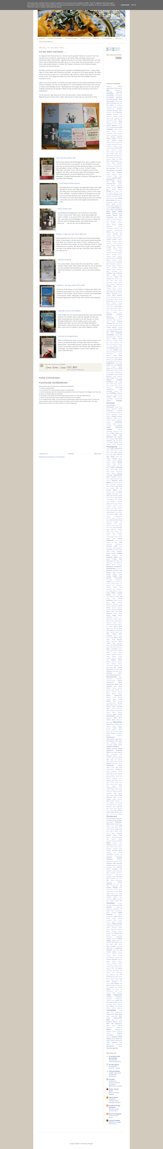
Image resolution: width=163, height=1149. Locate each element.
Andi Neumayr (115, 127)
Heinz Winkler (110, 456)
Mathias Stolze (117, 656)
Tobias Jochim (114, 978)
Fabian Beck (115, 351)
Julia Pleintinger (117, 533)
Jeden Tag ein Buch (112, 495)
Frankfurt (119, 380)
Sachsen (119, 841)
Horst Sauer (109, 469)
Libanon (108, 587)
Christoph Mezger (111, 265)
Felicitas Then (110, 359)
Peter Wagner (111, 786)
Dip (114, 323)
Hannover (115, 431)
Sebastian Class (117, 861)
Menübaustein (110, 684)
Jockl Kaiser (118, 512)
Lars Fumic (117, 581)
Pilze (120, 795)
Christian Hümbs (111, 239)
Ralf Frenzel (109, 808)
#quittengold (119, 93)
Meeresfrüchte (111, 677)
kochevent (119, 568)
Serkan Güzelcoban (116, 880)
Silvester (115, 887)
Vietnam (117, 1000)
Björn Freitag (114, 209)
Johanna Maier (110, 518)
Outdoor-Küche (110, 769)
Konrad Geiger (111, 574)
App (121, 166)
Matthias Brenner (111, 658)
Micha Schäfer (117, 688)
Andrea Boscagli (117, 133)
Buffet (120, 217)
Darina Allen (109, 306)
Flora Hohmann (111, 367)
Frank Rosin (118, 378)
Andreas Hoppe (117, 140)
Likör (115, 587)
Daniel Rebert (111, 303)
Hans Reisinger (110, 438)
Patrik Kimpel (110, 775)
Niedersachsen (110, 739)
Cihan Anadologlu (117, 273)
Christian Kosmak (117, 241)
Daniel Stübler (118, 304)
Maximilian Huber (117, 671)
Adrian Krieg (118, 101)
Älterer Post (97, 454)
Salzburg (108, 844)
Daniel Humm (118, 299)
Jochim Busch (110, 512)
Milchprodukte (110, 716)
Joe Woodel (109, 514)
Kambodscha (118, 544)
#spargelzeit (119, 95)
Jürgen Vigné (110, 538)
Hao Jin (115, 440)
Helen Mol (119, 456)
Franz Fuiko (118, 381)
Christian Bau (117, 234)
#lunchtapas (110, 94)
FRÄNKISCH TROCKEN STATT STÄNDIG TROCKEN (115, 1100)
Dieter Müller (110, 321)
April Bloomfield (110, 168)
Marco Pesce (117, 622)
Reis (112, 812)
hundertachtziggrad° (115, 1114)
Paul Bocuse (118, 775)
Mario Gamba (111, 634)
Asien (120, 170)
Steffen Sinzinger (111, 927)
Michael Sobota (118, 705)
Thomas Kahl (118, 957)
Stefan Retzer (118, 916)
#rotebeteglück (110, 95)
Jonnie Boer (118, 525)
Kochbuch (73, 369)
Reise (116, 812)
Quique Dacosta (117, 799)
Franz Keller (109, 383)
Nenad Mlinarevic (111, 729)
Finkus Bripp (118, 363)
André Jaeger (118, 129)
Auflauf (120, 174)
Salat (108, 843)
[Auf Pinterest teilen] (76, 367)
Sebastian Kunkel (111, 871)
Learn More (125, 5)
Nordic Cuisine (118, 744)
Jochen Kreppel (117, 510)
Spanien (109, 907)
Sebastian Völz (114, 878)
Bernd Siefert (110, 204)
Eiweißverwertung (110, 336)
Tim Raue (116, 970)
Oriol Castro (115, 763)
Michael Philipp (117, 699)
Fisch (108, 365)
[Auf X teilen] (72, 367)
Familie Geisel (118, 357)
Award (115, 176)
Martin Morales (118, 645)
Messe (117, 684)
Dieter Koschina (117, 320)
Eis (121, 335)
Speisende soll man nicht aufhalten (69, 311)
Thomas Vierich (117, 965)
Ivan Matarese (114, 482)
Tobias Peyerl (115, 980)
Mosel (113, 719)
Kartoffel (119, 553)
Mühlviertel (119, 719)
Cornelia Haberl (111, 288)
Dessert (109, 314)
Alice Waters (118, 120)
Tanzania (119, 946)
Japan (115, 490)
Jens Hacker (109, 497)
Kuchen (108, 578)
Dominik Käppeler (111, 327)
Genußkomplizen (111, 405)
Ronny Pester (110, 833)
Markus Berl (109, 637)
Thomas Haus (111, 955)
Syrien (120, 944)
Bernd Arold (110, 200)
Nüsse (120, 748)
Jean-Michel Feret (117, 494)
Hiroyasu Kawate (111, 465)
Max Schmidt (118, 667)
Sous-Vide (119, 905)
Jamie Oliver (118, 486)
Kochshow (116, 570)
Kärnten (114, 553)
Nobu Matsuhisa (111, 743)
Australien (109, 176)
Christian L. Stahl (111, 243)
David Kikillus (118, 306)
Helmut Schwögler (111, 458)
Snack (112, 900)
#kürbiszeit (109, 92)
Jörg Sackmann (117, 527)
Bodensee (114, 213)
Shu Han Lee (118, 884)
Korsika (108, 576)
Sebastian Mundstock (116, 872)
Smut (107, 900)
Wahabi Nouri (110, 1014)
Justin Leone (118, 540)
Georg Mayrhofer (111, 408)
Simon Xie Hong (116, 893)
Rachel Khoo (110, 801)
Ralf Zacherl (109, 810)
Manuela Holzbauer (111, 609)
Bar (113, 182)
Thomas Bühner (111, 952)
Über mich (118, 38)
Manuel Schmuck (117, 607)
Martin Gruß (109, 645)
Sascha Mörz (117, 848)
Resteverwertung (111, 818)
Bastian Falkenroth (116, 185)
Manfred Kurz (118, 604)
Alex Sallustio (118, 105)
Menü (120, 682)
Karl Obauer (116, 549)
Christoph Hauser (111, 262)
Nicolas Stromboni (114, 735)
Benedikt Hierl (110, 194)
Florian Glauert (114, 368)
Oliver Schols (115, 758)
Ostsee (120, 765)
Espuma (112, 348)
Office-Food (117, 752)
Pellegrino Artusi (117, 778)
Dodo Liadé (109, 325)
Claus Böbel (115, 278)
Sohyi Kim (119, 900)
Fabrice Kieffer (110, 357)
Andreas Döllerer (111, 138)
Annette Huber (113, 157)
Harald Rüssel (113, 442)
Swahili (120, 942)
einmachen (110, 335)
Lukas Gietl (118, 596)
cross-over (109, 292)
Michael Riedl (111, 701)
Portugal (120, 797)
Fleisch (119, 365)
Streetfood (119, 936)
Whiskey (115, 1021)
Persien (108, 780)
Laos (112, 581)
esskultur (112, 1079)
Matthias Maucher (111, 661)
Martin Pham (109, 647)
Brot (121, 215)
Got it (134, 5)
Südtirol (119, 938)
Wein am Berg (117, 1020)
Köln (114, 572)
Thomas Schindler (111, 963)
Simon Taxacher (114, 891)
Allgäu (120, 121)
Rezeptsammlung (111, 820)
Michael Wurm (111, 706)
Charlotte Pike (118, 228)
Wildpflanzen (118, 1023)
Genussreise (110, 407)
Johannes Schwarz (112, 521)
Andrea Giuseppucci (111, 135)
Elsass (114, 338)
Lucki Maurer (111, 593)
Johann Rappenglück (114, 516)
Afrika (118, 103)
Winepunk (119, 1027)
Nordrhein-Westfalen (112, 746)
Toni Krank (112, 985)
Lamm (108, 581)
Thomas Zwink (118, 966)
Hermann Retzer (111, 464)
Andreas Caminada (116, 137)
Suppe (108, 940)
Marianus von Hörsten (116, 630)
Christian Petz (111, 247)
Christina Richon (111, 256)
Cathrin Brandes (111, 224)
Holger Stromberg (116, 467)
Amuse (114, 125)
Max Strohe (109, 669)
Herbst (119, 462)
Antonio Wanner (110, 166)
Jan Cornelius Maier (112, 488)
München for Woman (64, 260)
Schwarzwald (118, 856)
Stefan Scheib (111, 918)
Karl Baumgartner (117, 548)
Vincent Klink (113, 1002)
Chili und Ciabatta (114, 1071)
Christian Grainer (117, 237)
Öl (121, 752)
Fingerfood (110, 363)
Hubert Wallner (110, 473)
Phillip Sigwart (118, 793)
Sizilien (114, 899)
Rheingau (119, 820)
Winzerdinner (118, 1029)
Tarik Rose (109, 948)
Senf (107, 880)
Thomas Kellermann (111, 959)
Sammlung (114, 844)
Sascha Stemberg (111, 850)
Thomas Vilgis (110, 966)
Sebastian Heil (117, 869)
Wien (108, 1023)
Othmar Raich (110, 767)
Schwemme (109, 859)
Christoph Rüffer (110, 269)
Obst (108, 752)
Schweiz (119, 858)
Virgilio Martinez (117, 1004)
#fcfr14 (120, 86)
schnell (120, 852)
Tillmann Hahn (110, 968)
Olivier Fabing (110, 761)
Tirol (117, 974)
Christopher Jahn (117, 271)
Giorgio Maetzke (111, 420)
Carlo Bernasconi (111, 221)
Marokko (119, 639)
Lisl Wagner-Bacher (111, 591)
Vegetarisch (118, 995)
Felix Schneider (118, 361)
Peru (113, 780)
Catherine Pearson (116, 222)
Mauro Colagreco (114, 665)
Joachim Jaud (117, 505)
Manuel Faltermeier (111, 606)
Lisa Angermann (117, 589)
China (108, 232)
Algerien (117, 118)
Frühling (113, 393)
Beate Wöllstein (111, 189)
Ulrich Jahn (118, 991)
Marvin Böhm (117, 652)
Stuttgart (108, 938)
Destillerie (119, 314)
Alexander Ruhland (112, 116)
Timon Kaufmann (117, 972)
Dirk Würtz (119, 323)
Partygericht (118, 769)
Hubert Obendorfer (116, 471)
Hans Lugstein (118, 437)
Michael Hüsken (117, 693)
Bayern (120, 187)
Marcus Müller (118, 626)
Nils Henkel (119, 741)
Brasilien (108, 215)
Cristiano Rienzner (117, 290)
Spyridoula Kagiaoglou (112, 909)
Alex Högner (110, 105)
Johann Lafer (118, 514)
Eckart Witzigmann (111, 331)
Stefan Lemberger (111, 912)
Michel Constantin (117, 708)
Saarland (114, 841)
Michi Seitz (116, 710)
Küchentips (109, 579)
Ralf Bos (119, 806)
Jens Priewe (118, 499)
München (117, 722)
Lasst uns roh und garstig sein (68, 336)
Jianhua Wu (114, 503)
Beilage (108, 191)
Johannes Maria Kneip (115, 520)
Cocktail (108, 286)
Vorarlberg (119, 1008)
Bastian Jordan (111, 187)
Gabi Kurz (109, 395)
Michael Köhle (111, 697)
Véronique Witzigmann (114, 998)
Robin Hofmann (110, 829)
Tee (114, 948)
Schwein (109, 858)
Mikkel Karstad (117, 714)
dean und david (111, 310)
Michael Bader (110, 690)
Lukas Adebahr (110, 596)
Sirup (115, 897)
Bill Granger (116, 208)
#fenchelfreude (110, 88)
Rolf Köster (109, 831)
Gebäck (108, 400)
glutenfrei (118, 422)
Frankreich (109, 382)
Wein (108, 1020)
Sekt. (120, 878)
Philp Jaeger (109, 795)
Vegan (108, 995)
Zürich (120, 1046)
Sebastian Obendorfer (114, 874)
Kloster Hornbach (117, 564)
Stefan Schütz (117, 920)
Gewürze (108, 418)
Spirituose (119, 907)
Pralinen (108, 799)
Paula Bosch (115, 776)
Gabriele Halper (111, 396)
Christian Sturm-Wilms (114, 250)
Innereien (115, 480)
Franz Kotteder (118, 383)
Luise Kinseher (117, 594)
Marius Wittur (118, 635)
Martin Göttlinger (117, 643)
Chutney (109, 273)
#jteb (107, 90)
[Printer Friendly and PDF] (41, 365)
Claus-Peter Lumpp (111, 282)
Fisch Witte (113, 365)
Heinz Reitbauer (117, 454)
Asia (116, 170)
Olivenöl (115, 756)
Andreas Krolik (110, 142)
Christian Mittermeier (116, 245)
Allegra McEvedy (111, 121)
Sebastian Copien (111, 863)
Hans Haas (114, 433)
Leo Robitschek (117, 585)
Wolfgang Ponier (110, 1038)
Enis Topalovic (114, 342)
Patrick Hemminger (117, 773)
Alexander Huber (117, 110)
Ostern (120, 763)
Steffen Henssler (117, 924)
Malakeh (120, 602)
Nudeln (108, 748)
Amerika (108, 125)
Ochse (112, 752)
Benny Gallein (114, 198)
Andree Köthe (118, 148)
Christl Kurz (113, 258)
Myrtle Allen (119, 724)
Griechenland (118, 425)
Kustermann (119, 579)
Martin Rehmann (117, 647)
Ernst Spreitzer (114, 346)
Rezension (119, 818)
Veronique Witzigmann (114, 996)
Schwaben (109, 856)
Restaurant (111, 816)
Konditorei (119, 572)
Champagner (109, 228)
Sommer (110, 903)
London (120, 591)
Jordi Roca (109, 527)
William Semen (111, 1025)
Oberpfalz (119, 750)
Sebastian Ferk (110, 867)
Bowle (120, 213)
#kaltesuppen (118, 90)
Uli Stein (115, 989)
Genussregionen (107, 38)
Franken (108, 380)
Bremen (115, 215)
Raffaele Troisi (114, 802)
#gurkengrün (118, 88)
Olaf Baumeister (111, 754)
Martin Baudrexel (111, 641)
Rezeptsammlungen (71, 38)
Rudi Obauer (111, 839)
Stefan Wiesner (111, 922)
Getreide (119, 416)
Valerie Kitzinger (117, 993)
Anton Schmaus (117, 163)
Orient (108, 763)
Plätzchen (109, 797)
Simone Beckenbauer (112, 895)
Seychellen (109, 882)
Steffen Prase (118, 925)
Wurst (117, 1039)
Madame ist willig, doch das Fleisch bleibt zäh (71, 234)
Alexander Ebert (111, 107)
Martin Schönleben (112, 648)
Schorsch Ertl (118, 854)
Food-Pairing (109, 374)
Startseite (42, 38)
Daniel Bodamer (117, 295)
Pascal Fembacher (111, 771)
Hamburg (109, 429)
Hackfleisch (119, 427)
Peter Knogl (114, 782)
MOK (115, 718)
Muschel (108, 724)
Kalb (120, 542)
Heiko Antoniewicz (116, 449)
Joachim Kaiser (111, 506)
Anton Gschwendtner (112, 161)
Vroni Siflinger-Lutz (116, 1012)
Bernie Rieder (115, 206)
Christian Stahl (117, 248)
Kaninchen (109, 546)
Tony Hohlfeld (110, 987)
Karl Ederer (109, 549)
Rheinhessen (109, 822)
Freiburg (116, 391)
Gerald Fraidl (109, 412)
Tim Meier (109, 970)
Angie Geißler (114, 153)
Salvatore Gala (117, 843)
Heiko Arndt (109, 450)
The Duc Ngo (117, 950)
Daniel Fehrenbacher (112, 297)
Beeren (120, 189)
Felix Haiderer (110, 361)
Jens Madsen (110, 499)
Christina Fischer (117, 254)
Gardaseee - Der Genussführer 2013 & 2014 (71, 285)
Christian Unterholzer (111, 252)
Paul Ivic (108, 776)
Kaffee (108, 542)
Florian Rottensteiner (116, 372)
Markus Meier (118, 637)
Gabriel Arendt (118, 395)
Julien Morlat (118, 536)
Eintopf (117, 335)
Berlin (120, 198)
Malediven (109, 604)
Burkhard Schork (110, 219)
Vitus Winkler (110, 1006)
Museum (113, 724)
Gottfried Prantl (111, 424)
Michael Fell (118, 690)
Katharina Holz (117, 555)
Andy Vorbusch (111, 150)
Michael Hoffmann (111, 691)
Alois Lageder (118, 123)
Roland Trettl (118, 829)
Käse (108, 555)
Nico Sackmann (115, 731)
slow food (119, 899)
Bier (111, 208)
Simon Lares (114, 889)
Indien (108, 477)
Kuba (120, 576)
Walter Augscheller (111, 1016)
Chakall (120, 226)
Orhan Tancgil (118, 761)
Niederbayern (110, 737)
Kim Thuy (116, 561)
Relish (120, 812)
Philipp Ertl (114, 789)
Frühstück (119, 393)
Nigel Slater (118, 739)
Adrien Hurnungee (111, 103)
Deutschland (110, 318)
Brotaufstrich (109, 217)
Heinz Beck (109, 454)
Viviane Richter (110, 1008)
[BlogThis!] (70, 367)
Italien (108, 482)
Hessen (120, 464)
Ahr (121, 103)
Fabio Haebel (117, 355)
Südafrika (114, 938)
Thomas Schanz (117, 961)
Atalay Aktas (110, 172)
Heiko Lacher (118, 450)
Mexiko (115, 686)
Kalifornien (109, 544)
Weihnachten (80, 369)
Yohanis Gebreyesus (116, 1040)
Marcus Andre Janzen (112, 624)
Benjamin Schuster (111, 196)
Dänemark (115, 293)
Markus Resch (110, 639)
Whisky (120, 1021)
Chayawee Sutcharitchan (114, 230)
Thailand (109, 950)
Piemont (116, 795)
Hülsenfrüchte (118, 475)
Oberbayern (110, 750)
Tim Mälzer (118, 968)
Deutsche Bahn (114, 316)
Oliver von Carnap (116, 759)
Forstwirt (116, 374)
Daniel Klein (109, 301)
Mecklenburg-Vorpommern (113, 675)
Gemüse (110, 403)
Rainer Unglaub (117, 804)
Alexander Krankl (111, 112)
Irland (120, 480)
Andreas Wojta (110, 148)
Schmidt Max (111, 852)
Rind (120, 826)
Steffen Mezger (110, 925)
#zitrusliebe (119, 97)
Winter (108, 1029)
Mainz (107, 602)
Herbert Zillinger (111, 462)
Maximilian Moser (114, 673)
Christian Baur (110, 235)
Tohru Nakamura (112, 981)
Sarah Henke (113, 846)
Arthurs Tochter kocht (65, 209)
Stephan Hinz (110, 933)
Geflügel (119, 400)
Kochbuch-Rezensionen (55, 38)
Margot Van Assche (112, 628)
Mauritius (113, 663)
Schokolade (109, 854)
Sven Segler (114, 942)
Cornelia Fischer (117, 286)
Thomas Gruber (117, 953)
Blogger (90, 1143)
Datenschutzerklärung (46, 41)
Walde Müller (118, 1014)
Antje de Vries (117, 159)
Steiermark (113, 929)
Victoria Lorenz (110, 1000)
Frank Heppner (117, 376)
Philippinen (109, 793)
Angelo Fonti (114, 151)
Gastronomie (118, 398)
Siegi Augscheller (112, 886)
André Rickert (111, 131)
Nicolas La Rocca (116, 733)
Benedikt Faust (118, 193)
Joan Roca (114, 508)
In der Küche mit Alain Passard (70, 183)
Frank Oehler (110, 378)
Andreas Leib (118, 142)
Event (116, 350)
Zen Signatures (117, 1044)
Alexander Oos (117, 114)
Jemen (120, 495)
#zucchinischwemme (112, 99)
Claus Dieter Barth (116, 280)
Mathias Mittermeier (111, 654)
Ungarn (108, 993)
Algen (112, 118)
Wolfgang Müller (117, 1037)
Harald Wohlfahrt (117, 444)
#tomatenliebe (110, 97)
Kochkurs (109, 570)
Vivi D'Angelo (118, 1006)
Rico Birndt (115, 826)
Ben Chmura (115, 191)
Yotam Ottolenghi (111, 1042)
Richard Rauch (114, 824)
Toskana (120, 987)
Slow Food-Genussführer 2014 (66, 158)
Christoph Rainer (117, 267)
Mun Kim (109, 722)
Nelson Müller (117, 728)
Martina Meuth (114, 650)
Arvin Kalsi (119, 168)
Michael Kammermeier (114, 695)
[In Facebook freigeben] (74, 367)
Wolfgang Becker (111, 1031)
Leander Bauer (115, 583)
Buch (116, 217)
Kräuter (115, 576)
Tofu (121, 980)
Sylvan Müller (113, 944)
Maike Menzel (118, 600)
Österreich (110, 765)
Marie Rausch (110, 632)
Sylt (107, 944)
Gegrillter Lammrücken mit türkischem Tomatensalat (115, 1074)
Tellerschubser (113, 1097)
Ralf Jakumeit (118, 808)
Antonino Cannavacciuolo (114, 165)
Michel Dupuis (110, 710)
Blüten (114, 211)
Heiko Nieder (110, 452)
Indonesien (114, 477)
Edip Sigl (119, 331)
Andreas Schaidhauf (111, 144)
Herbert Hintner (117, 460)
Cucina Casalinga (114, 1120)
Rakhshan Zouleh (111, 806)
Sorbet (114, 905)
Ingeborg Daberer (114, 478)
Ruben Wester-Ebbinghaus (114, 837)
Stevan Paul (62, 346)
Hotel (116, 469)
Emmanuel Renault (111, 340)
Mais (113, 602)
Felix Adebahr (118, 359)
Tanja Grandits (111, 946)
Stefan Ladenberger (116, 910)
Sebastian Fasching (117, 865)
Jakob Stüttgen (110, 486)
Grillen (108, 427)
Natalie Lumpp (111, 726)
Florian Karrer (114, 370)
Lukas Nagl (110, 598)
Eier (107, 333)
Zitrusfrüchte (110, 1046)
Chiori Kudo (114, 232)
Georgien (119, 410)
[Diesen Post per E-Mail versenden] (68, 367)
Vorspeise (111, 1010)
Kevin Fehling (111, 559)
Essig (116, 348)
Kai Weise (114, 542)
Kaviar (120, 557)
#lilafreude (119, 92)
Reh (115, 810)
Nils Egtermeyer (110, 741)
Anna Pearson (115, 155)
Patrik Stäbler (62, 315)
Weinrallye (109, 1021)
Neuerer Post (44, 454)
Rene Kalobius (118, 814)
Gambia (120, 396)
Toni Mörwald (118, 985)
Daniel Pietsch (118, 301)
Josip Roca (114, 531)
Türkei (108, 989)
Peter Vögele (118, 784)
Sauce (120, 850)
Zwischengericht (112, 1048)
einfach (112, 333)
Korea (120, 574)
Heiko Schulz (118, 452)
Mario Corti (119, 632)
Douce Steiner (118, 329)
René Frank (109, 814)
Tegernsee (119, 948)
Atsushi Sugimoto (111, 174)
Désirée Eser (117, 312)
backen (114, 178)
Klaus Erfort (113, 562)
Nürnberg (114, 748)
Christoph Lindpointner (116, 263)
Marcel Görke (118, 613)
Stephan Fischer (117, 931)
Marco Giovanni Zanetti (112, 621)
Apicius (117, 166)
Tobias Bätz (115, 976)
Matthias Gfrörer (116, 660)
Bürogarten (119, 219)
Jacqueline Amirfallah (116, 484)
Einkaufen (96, 38)
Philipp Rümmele (117, 791)
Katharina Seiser (112, 557)
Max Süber (116, 669)
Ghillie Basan (118, 418)
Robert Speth (118, 827)
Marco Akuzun (118, 619)
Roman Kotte (118, 831)
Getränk (114, 416)
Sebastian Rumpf (111, 876)
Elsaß (120, 338)
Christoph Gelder (117, 260)
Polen (114, 797)
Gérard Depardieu (111, 414)
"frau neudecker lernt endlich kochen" (75, 242)
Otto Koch (119, 767)
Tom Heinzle (115, 983)
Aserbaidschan (110, 170)
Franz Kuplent (110, 385)
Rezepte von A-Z (85, 38)
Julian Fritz (110, 534)
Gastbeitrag (109, 398)
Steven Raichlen (111, 935)
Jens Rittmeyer (111, 501)
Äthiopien (119, 172)
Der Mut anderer (114, 1065)
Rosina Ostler (117, 835)
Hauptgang (111, 446)
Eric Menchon (113, 344)
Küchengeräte (118, 578)
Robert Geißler (110, 827)
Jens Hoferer (118, 497)
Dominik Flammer (117, 325)
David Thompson (117, 308)
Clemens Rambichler (116, 284)
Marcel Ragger (111, 615)
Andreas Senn (117, 146)
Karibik (115, 546)
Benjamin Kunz (118, 194)
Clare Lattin (110, 275)
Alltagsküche (109, 123)
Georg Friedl (118, 407)
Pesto (116, 780)
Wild (112, 1023)
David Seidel (109, 308)
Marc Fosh (114, 611)
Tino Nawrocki (110, 974)
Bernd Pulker (118, 202)
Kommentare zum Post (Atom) (55, 457)
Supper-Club (115, 940)
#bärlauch (109, 86)
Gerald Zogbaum (117, 412)
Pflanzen (116, 788)
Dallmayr (115, 291)
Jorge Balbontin (111, 529)
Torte (115, 987)
